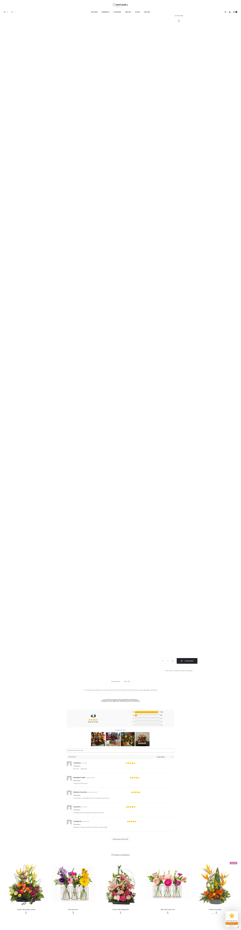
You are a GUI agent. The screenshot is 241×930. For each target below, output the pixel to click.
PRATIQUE (147, 12)
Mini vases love (73, 909)
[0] (234, 12)
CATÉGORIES (117, 12)
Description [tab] (115, 681)
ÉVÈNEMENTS (105, 12)
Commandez (188, 661)
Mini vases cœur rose (168, 909)
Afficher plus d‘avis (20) (120, 839)
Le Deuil (137, 12)
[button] (163, 661)
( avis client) (179, 15)
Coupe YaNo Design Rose (120, 909)
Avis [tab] (127, 681)
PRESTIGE (128, 12)
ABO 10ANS (94, 12)
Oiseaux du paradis (215, 909)
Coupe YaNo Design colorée (26, 909)
